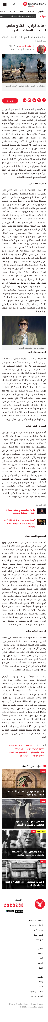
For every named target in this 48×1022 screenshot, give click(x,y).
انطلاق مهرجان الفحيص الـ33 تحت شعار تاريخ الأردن (25, 793)
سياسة (31, 11)
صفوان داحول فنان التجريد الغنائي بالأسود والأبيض (29, 823)
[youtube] (14, 905)
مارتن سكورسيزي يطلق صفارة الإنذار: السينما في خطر (20, 511)
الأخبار (41, 11)
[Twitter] (19, 905)
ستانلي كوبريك (38, 755)
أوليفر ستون (24, 755)
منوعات (40, 977)
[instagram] (17, 905)
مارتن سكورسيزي (37, 752)
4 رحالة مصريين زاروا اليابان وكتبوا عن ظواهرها (24, 883)
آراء (21, 11)
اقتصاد (13, 11)
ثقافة (25, 766)
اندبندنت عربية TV (36, 996)
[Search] (14, 4)
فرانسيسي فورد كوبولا (18, 752)
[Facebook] (22, 905)
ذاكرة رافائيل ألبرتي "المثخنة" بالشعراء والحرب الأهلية (27, 853)
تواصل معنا (38, 935)
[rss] (5, 905)
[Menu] (5, 4)
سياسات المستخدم (36, 920)
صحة (41, 986)
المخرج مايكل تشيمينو (35, 748)
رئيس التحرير (38, 930)
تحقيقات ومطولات (36, 991)
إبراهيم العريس (26, 46)
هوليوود (29, 745)
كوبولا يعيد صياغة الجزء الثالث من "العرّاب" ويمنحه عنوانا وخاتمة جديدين (19, 523)
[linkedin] (11, 905)
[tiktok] (8, 905)
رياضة (41, 982)
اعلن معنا (39, 940)
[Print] (24, 100)
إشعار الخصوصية (36, 925)
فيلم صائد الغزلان (15, 745)
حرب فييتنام (19, 748)
